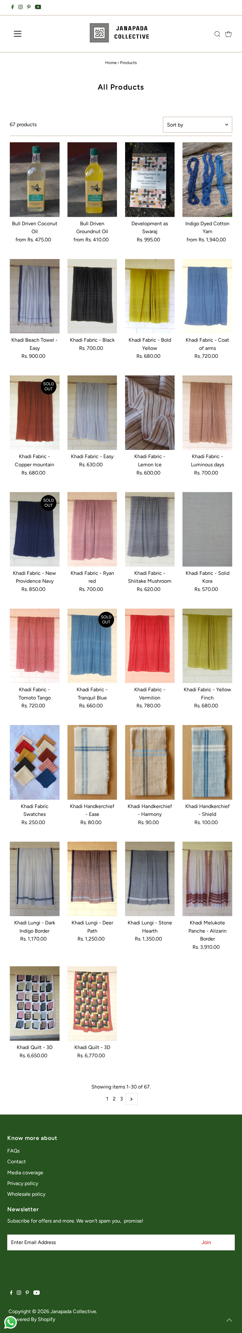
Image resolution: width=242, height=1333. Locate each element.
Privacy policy (22, 1183)
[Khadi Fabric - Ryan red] (92, 529)
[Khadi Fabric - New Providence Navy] (35, 529)
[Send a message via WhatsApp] (10, 1322)
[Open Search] (217, 34)
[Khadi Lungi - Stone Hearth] (150, 878)
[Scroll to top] (229, 1320)
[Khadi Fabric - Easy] (92, 412)
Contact (16, 1162)
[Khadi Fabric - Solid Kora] (207, 529)
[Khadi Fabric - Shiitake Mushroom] (150, 529)
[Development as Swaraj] (150, 179)
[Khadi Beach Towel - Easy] (35, 296)
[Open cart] (228, 33)
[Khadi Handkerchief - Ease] (92, 762)
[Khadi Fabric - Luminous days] (207, 412)
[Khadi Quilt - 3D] (35, 1003)
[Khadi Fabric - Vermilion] (150, 646)
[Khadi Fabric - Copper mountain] (35, 412)
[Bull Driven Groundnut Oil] (92, 179)
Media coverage (25, 1173)
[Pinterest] (29, 7)
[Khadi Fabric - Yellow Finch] (207, 646)
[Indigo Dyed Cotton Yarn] (207, 179)
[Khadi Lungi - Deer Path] (92, 878)
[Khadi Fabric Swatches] (35, 762)
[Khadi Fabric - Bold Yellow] (150, 296)
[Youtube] (38, 7)
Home (111, 62)
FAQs (13, 1151)
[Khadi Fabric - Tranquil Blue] (92, 646)
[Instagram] (20, 7)
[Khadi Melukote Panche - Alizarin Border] (207, 878)
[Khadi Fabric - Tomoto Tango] (35, 646)
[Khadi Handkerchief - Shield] (207, 762)
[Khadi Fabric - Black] (92, 296)
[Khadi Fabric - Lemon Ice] (150, 412)
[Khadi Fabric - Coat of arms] (207, 296)
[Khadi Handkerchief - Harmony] (150, 762)
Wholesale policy (26, 1194)
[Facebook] (12, 7)
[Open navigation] (36, 34)
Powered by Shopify (32, 1319)
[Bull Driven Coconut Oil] (35, 179)
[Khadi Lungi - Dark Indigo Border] (35, 878)
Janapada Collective (73, 1311)
